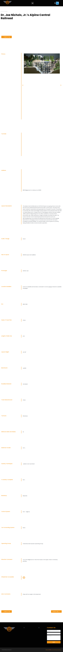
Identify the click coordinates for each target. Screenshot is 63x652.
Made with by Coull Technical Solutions (53, 649)
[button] (32, 3)
